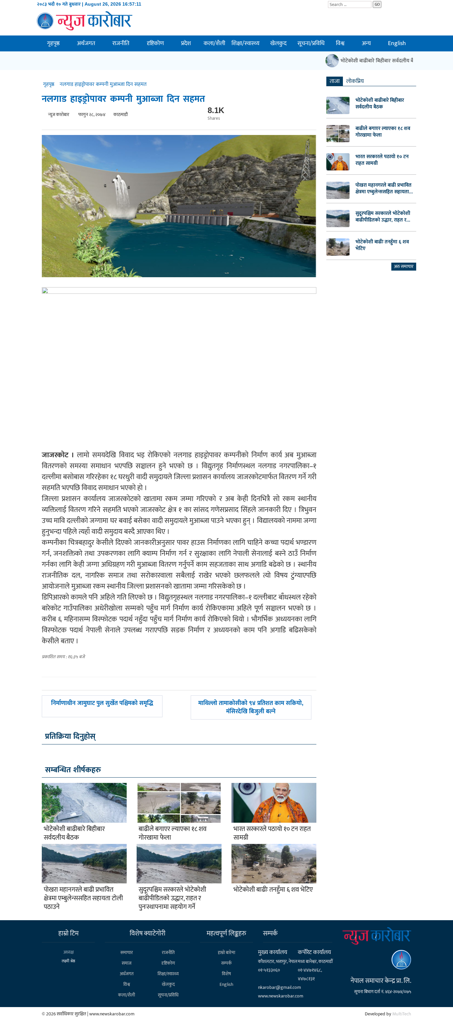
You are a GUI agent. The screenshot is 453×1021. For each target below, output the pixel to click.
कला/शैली (214, 43)
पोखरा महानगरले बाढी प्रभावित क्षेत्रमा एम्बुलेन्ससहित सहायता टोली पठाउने (83, 898)
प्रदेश (186, 43)
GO (377, 4)
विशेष (226, 974)
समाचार (126, 952)
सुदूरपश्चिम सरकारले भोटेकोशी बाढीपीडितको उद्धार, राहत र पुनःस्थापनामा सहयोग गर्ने (172, 898)
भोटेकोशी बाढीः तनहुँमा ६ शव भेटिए (273, 889)
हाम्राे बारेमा (226, 952)
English (397, 43)
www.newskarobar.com (280, 996)
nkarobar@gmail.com (279, 987)
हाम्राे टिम (68, 933)
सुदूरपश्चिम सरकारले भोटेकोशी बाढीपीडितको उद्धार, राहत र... (383, 216)
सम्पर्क (226, 963)
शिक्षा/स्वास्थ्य (245, 43)
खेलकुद (278, 43)
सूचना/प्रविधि (311, 43)
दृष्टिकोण (155, 43)
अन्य (366, 43)
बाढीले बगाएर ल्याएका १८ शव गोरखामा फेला (173, 833)
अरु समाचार (404, 266)
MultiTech (401, 1014)
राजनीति (120, 43)
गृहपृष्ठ (53, 43)
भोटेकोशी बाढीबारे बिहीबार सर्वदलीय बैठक (373, 60)
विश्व (340, 43)
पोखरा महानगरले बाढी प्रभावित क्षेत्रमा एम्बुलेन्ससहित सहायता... (384, 188)
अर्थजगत (86, 43)
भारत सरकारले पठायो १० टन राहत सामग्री (272, 833)
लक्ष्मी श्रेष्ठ (68, 961)
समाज (126, 963)
